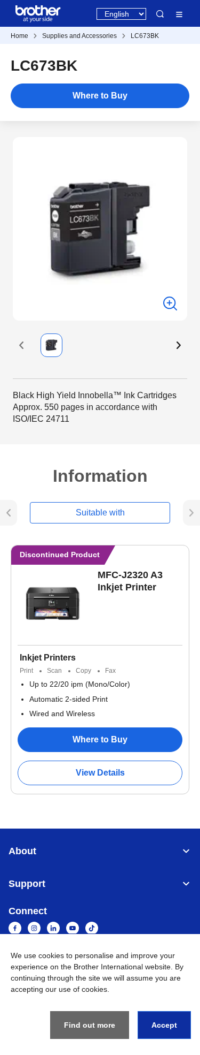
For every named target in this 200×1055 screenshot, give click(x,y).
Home (19, 36)
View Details (100, 772)
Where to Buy (100, 95)
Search (160, 14)
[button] (21, 345)
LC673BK (145, 36)
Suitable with (100, 512)
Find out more (89, 1025)
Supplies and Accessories (79, 36)
